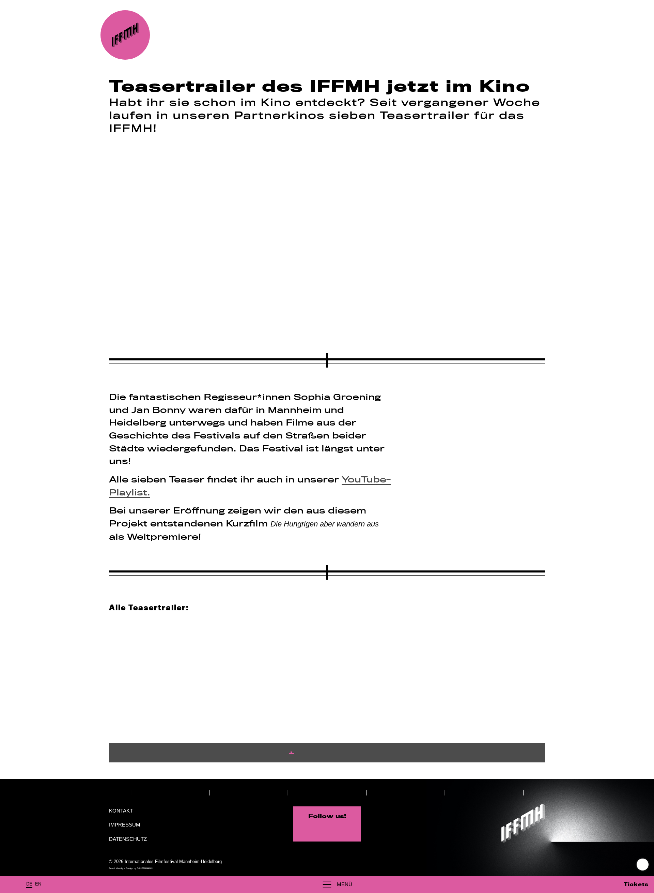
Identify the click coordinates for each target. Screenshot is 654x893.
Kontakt (121, 811)
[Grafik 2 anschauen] (303, 754)
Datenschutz (128, 839)
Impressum (124, 825)
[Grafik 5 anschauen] (339, 754)
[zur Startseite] (125, 35)
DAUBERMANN (145, 868)
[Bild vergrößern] (327, 238)
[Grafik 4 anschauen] (327, 754)
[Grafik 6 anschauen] (351, 754)
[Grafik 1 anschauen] (291, 753)
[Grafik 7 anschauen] (363, 754)
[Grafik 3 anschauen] (315, 754)
